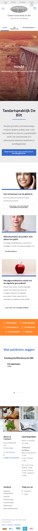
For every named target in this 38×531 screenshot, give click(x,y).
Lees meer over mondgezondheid (16, 308)
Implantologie (7, 505)
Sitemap (13, 2)
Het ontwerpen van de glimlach (18, 194)
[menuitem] (5, 2)
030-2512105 (10, 452)
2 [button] (16, 392)
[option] (19, 364)
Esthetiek (6, 496)
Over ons (5, 2)
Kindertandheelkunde (10, 508)
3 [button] (20, 392)
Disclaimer (22, 2)
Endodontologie (8, 499)
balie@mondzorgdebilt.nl (11, 458)
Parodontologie (8, 502)
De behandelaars (11, 251)
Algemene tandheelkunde (8, 492)
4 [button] (23, 392)
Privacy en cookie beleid (32, 2)
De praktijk (14, 28)
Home (4, 27)
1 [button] (13, 392)
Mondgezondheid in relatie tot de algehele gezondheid (17, 281)
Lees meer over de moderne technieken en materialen (19, 206)
